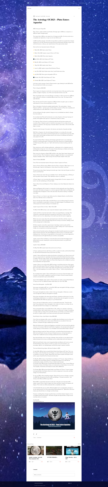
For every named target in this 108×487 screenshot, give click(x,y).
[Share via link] (36, 434)
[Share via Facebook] (33, 434)
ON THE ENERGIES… (52, 457)
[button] (79, 8)
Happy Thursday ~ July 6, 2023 (71, 458)
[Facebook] (71, 483)
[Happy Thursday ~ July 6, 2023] (72, 450)
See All (79, 443)
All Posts (29, 8)
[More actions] (74, 16)
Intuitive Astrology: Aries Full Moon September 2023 (35, 458)
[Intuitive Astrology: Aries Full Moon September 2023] (36, 450)
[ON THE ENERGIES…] (54, 450)
